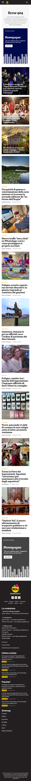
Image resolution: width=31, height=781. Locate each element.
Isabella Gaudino (6, 202)
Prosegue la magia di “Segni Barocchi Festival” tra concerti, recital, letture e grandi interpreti (13, 657)
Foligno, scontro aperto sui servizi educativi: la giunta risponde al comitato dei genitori (14, 289)
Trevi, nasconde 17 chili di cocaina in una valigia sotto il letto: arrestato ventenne (15, 428)
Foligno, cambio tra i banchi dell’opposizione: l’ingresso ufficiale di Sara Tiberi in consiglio (15, 382)
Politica (4, 375)
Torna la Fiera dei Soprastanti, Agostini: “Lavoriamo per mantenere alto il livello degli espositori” (15, 476)
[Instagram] (16, 597)
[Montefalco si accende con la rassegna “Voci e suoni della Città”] (15, 140)
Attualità (6, 110)
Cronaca (4, 186)
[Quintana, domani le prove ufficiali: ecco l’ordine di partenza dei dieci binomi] (15, 312)
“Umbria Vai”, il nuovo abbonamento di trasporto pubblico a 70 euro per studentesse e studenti (14, 525)
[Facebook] (12, 597)
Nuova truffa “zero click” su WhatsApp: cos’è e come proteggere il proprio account (15, 242)
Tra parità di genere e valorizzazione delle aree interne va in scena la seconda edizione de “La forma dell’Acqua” (15, 194)
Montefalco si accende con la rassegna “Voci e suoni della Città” (14, 673)
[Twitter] (19, 597)
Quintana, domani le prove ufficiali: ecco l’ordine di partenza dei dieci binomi (14, 335)
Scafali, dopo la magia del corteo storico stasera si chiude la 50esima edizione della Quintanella (15, 666)
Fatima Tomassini (6, 248)
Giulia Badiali (5, 484)
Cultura (6, 81)
